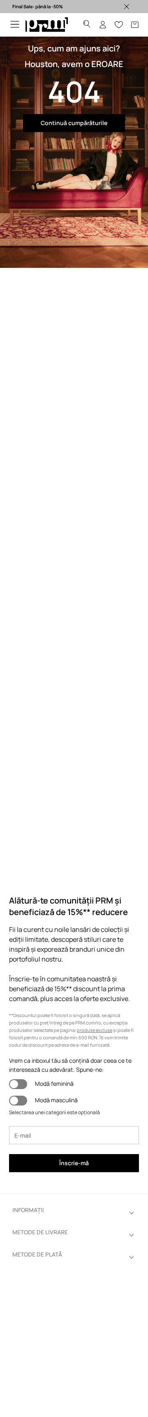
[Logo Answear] (46, 24)
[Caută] (87, 25)
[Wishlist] (119, 25)
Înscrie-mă (74, 1163)
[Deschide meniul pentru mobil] (14, 25)
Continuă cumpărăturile (74, 123)
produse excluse (94, 1030)
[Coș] (135, 25)
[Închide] (127, 6)
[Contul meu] (103, 25)
